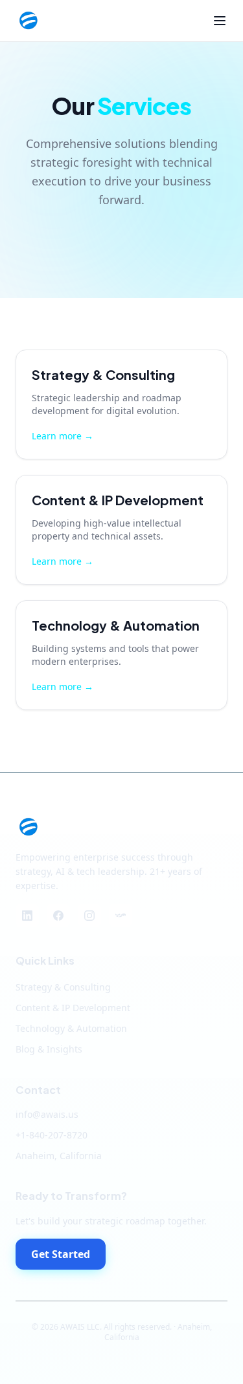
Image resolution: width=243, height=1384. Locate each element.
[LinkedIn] (27, 915)
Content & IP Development (73, 1007)
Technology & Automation (71, 1028)
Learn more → (62, 436)
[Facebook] (58, 915)
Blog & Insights (49, 1049)
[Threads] (120, 915)
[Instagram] (89, 915)
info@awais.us (47, 1114)
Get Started (60, 1254)
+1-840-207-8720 (51, 1135)
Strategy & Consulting (63, 987)
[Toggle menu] (219, 20)
